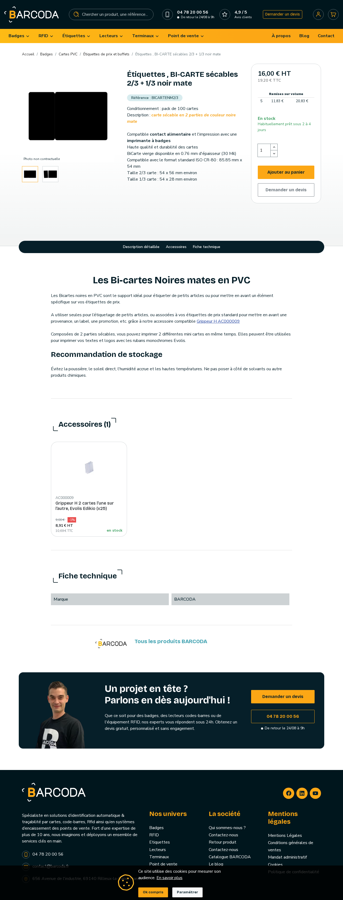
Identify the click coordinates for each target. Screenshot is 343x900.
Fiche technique (206, 246)
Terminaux (159, 857)
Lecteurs (157, 850)
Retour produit (222, 842)
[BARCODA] (111, 643)
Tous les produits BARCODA (171, 641)
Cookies (275, 865)
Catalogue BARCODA (230, 857)
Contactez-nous (223, 835)
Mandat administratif (287, 857)
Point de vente (163, 864)
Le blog (216, 864)
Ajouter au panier (286, 172)
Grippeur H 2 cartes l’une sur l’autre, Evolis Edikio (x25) (84, 506)
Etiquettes (159, 842)
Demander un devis (282, 14)
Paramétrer (187, 892)
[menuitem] (19, 36)
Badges (156, 828)
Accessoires (176, 246)
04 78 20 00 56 (283, 716)
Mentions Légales (285, 835)
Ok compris (153, 892)
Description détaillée (141, 246)
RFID (154, 835)
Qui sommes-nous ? (227, 828)
